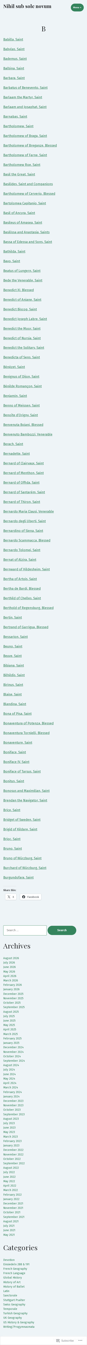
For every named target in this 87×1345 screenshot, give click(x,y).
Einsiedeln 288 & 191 (16, 1264)
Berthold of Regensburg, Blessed (28, 608)
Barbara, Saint (14, 78)
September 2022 (14, 1163)
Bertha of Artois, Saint (20, 579)
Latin (6, 1291)
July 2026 (9, 962)
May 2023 (9, 1132)
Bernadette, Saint (16, 454)
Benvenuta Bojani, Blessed (23, 425)
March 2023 (10, 1136)
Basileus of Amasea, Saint (22, 222)
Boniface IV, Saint (16, 762)
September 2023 (14, 1114)
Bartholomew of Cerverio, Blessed (29, 194)
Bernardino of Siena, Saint (23, 531)
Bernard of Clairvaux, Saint (23, 463)
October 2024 (12, 1056)
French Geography (15, 1269)
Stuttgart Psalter (14, 1300)
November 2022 (13, 1154)
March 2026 (10, 980)
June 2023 (9, 1127)
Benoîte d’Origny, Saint (20, 415)
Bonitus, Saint (13, 781)
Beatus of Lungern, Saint (21, 271)
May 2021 (9, 1235)
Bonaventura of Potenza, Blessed (28, 723)
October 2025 (12, 1002)
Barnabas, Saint (15, 116)
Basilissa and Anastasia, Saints (26, 232)
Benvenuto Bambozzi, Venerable (27, 434)
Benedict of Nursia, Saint (22, 338)
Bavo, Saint (11, 261)
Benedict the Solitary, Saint (23, 348)
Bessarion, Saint (15, 637)
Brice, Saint (11, 810)
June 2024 (9, 1074)
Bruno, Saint (12, 848)
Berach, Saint (13, 444)
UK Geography (12, 1318)
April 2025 (9, 1029)
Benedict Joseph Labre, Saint (25, 319)
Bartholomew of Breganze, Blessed (30, 145)
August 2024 (11, 1065)
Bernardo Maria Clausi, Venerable (28, 511)
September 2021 (13, 1217)
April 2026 (9, 976)
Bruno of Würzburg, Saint (22, 858)
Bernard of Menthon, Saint (23, 473)
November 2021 (13, 1208)
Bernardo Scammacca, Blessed (26, 540)
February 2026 (12, 985)
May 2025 (9, 1025)
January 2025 (11, 1043)
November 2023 (13, 1105)
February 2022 (12, 1194)
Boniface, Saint (14, 752)
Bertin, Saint (12, 617)
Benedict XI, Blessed (18, 290)
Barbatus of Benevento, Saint (25, 88)
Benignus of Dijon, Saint (21, 376)
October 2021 (11, 1212)
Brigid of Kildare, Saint (20, 829)
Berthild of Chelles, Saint (22, 598)
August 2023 (11, 1119)
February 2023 (12, 1141)
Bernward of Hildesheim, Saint (26, 569)
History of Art (11, 1282)
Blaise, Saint (12, 694)
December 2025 (13, 994)
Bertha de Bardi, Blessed (22, 588)
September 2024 (14, 1061)
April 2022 (9, 1185)
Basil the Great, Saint (19, 174)
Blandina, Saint (14, 704)
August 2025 (11, 1012)
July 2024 (9, 1069)
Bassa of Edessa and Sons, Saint (27, 242)
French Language (14, 1273)
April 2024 (9, 1083)
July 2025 (9, 1016)
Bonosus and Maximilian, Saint (26, 791)
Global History (12, 1277)
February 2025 (12, 1038)
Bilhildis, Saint (14, 675)
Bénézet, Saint (14, 367)
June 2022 (9, 1177)
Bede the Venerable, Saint (22, 280)
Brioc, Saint (11, 839)
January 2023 (11, 1145)
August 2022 (11, 1168)
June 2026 (9, 967)
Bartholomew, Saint (18, 126)
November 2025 (13, 998)
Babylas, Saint (13, 49)
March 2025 (10, 1034)
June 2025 (9, 1020)
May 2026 (9, 971)
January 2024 (11, 1096)
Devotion (9, 1260)
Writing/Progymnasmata (18, 1327)
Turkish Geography (15, 1313)
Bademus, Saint (15, 59)
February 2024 (12, 1092)
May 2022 (9, 1181)
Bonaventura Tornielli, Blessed (26, 733)
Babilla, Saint (13, 39)
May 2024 (9, 1078)
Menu (78, 7)
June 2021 (9, 1230)
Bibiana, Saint (13, 665)
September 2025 (14, 1007)
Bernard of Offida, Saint (21, 482)
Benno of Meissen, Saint (21, 405)
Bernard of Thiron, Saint (21, 502)
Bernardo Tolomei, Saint (21, 550)
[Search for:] (25, 930)
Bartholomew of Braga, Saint (25, 136)
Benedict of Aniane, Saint (22, 300)
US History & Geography (18, 1322)
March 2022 (10, 1190)
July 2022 (9, 1172)
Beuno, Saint (12, 646)
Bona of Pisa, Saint (17, 714)
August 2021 (11, 1221)
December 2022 (13, 1150)
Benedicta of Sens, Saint (21, 357)
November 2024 (13, 1052)
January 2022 (11, 1199)
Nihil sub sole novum (27, 6)
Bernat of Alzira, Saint (19, 560)
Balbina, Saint (13, 68)
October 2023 (12, 1109)
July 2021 (9, 1226)
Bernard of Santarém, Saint (24, 492)
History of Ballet (13, 1286)
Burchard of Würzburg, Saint (24, 868)
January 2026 (11, 989)
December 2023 (13, 1101)
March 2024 (10, 1087)
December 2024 (13, 1047)
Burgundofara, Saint (18, 877)
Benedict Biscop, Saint (20, 309)
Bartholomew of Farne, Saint (25, 155)
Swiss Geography (14, 1304)
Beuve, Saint (12, 656)
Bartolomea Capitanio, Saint (24, 203)
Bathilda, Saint (14, 251)
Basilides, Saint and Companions (28, 184)
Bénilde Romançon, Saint (22, 386)
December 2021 (13, 1203)
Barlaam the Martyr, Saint (22, 97)
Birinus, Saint (13, 685)
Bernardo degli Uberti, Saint (24, 521)
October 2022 (12, 1159)
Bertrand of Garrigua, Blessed (25, 627)
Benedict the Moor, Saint (21, 328)
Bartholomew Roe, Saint (21, 165)
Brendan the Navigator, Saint (25, 800)
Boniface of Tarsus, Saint (22, 771)
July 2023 (9, 1123)
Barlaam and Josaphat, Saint (25, 107)
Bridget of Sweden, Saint (21, 820)
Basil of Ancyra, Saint (19, 213)
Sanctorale (10, 1295)
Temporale (10, 1309)
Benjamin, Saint (15, 396)
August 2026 (11, 958)
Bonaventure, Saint (17, 742)
